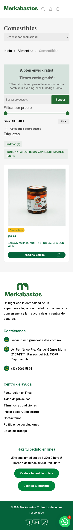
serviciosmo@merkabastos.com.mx (36, 340)
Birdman (13, 144)
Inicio (8, 51)
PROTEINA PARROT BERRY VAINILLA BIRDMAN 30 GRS (35, 154)
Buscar (60, 99)
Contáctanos (13, 418)
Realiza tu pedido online (36, 473)
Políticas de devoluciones (21, 424)
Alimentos (25, 51)
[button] (67, 9)
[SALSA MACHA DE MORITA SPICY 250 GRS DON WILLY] (37, 203)
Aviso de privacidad (17, 399)
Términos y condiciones (20, 405)
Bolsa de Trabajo (15, 431)
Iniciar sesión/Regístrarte (21, 412)
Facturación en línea (18, 393)
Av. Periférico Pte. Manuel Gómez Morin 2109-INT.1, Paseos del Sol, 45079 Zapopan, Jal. (38, 354)
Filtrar (64, 121)
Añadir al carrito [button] (35, 254)
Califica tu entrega (36, 486)
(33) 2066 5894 (21, 368)
